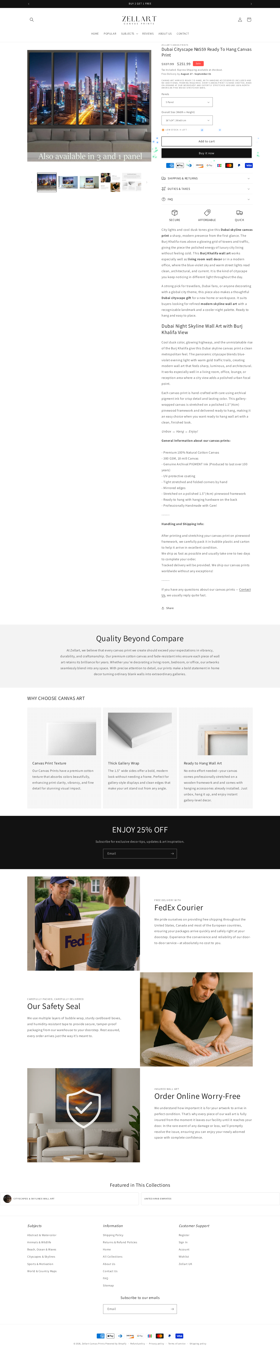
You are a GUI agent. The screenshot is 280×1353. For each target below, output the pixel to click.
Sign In (183, 1242)
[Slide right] (146, 182)
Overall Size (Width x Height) (178, 112)
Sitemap (108, 1285)
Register (184, 1235)
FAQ (105, 1278)
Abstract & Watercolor (42, 1235)
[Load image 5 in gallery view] (131, 182)
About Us (109, 1264)
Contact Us (110, 1271)
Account (184, 1249)
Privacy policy (156, 1343)
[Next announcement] (251, 4)
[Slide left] (31, 182)
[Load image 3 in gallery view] (89, 182)
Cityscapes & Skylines (41, 1256)
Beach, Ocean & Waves (41, 1249)
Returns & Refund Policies (120, 1242)
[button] (31, 19)
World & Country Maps (42, 1271)
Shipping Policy (113, 1235)
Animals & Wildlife (39, 1242)
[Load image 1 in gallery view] (46, 182)
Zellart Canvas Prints (93, 1343)
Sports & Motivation (40, 1264)
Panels (165, 94)
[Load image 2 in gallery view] (67, 182)
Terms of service (177, 1343)
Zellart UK (185, 1264)
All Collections (112, 1256)
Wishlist (184, 1256)
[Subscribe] (172, 853)
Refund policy (137, 1343)
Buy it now (206, 153)
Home (107, 1249)
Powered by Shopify (115, 1343)
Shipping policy (198, 1343)
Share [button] (170, 608)
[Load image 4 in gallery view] (110, 182)
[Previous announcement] (28, 4)
